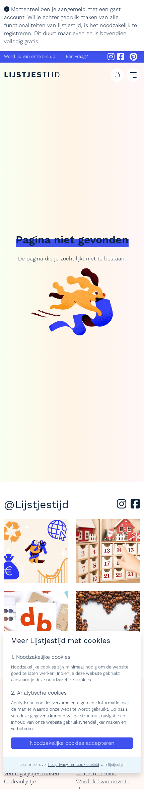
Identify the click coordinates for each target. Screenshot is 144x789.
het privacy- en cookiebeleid (73, 765)
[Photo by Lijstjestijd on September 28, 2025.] (108, 623)
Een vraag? (77, 56)
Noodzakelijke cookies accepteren (72, 743)
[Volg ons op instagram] (123, 506)
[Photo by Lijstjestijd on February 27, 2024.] (36, 551)
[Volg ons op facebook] (135, 506)
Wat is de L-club (96, 773)
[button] (117, 75)
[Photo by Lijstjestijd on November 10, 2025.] (108, 551)
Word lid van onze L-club (29, 56)
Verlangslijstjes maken (31, 773)
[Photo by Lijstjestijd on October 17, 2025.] (36, 623)
